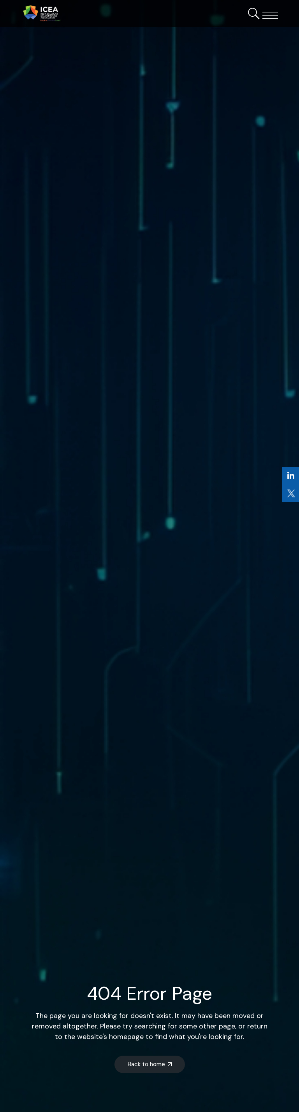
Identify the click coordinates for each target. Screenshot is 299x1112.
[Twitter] (290, 493)
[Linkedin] (290, 476)
